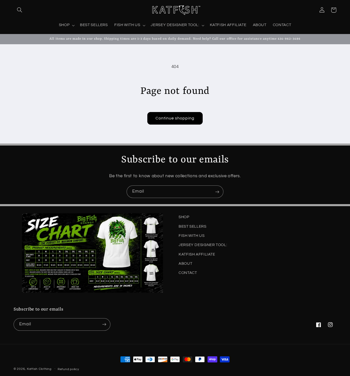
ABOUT (185, 264)
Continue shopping (175, 118)
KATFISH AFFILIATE (197, 254)
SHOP (184, 217)
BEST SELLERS (193, 226)
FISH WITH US (192, 236)
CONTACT (188, 273)
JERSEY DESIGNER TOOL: (203, 245)
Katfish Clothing (39, 369)
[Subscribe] (217, 191)
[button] (19, 10)
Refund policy (68, 369)
